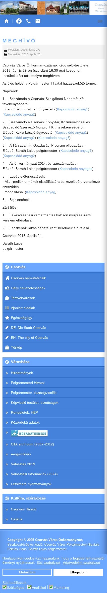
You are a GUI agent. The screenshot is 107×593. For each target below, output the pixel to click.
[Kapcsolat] (38, 21)
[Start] (6, 21)
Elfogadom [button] (78, 572)
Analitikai (39, 587)
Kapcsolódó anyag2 (19, 114)
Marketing (61, 587)
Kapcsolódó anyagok (75, 169)
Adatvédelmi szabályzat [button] (81, 562)
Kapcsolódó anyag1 (72, 109)
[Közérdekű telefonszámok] (28, 21)
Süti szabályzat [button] (48, 562)
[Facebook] (19, 21)
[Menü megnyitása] (100, 21)
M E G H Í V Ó (18, 40)
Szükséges (15, 587)
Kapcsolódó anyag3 (53, 138)
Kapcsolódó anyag (40, 192)
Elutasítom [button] (27, 572)
